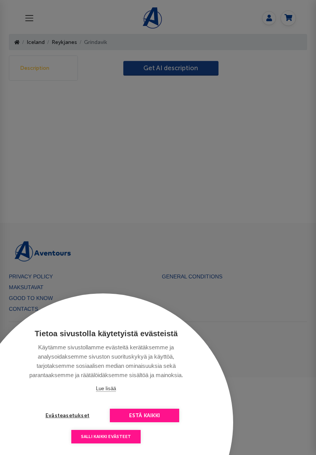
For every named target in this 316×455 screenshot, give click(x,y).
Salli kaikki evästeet (106, 436)
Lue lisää (106, 388)
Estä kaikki (144, 415)
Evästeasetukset (67, 415)
